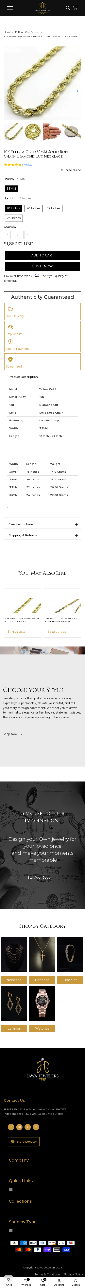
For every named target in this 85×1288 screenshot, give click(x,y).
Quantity (10, 227)
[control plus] (28, 235)
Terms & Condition (47, 1274)
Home (7, 32)
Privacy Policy (73, 1274)
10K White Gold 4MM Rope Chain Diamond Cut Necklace (22, 620)
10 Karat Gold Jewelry (27, 32)
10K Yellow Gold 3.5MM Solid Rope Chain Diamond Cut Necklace (40, 36)
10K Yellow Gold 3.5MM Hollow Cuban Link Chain (62, 620)
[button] (77, 91)
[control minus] (7, 235)
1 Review (27, 164)
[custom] (11, 1127)
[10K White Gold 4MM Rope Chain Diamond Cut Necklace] (22, 600)
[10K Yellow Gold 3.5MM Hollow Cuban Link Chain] (62, 600)
